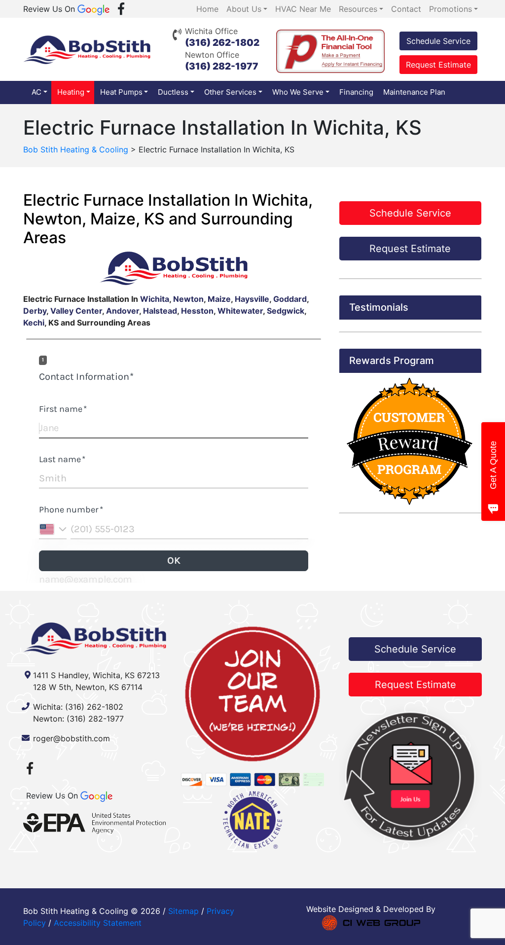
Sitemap (183, 911)
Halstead (160, 311)
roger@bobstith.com (71, 738)
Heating (70, 92)
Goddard (290, 299)
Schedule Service (438, 41)
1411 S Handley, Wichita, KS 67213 (96, 675)
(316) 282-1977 (221, 66)
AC (36, 92)
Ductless (173, 92)
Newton (188, 299)
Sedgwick (285, 311)
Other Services (230, 92)
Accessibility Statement (98, 923)
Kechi (33, 322)
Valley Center (76, 311)
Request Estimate (438, 65)
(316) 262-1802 (222, 42)
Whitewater (240, 311)
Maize (219, 299)
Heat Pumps (121, 92)
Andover (122, 311)
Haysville (252, 299)
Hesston (197, 311)
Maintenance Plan (414, 92)
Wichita (154, 299)
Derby (34, 311)
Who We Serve (298, 92)
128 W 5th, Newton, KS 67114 (88, 687)
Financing (356, 92)
